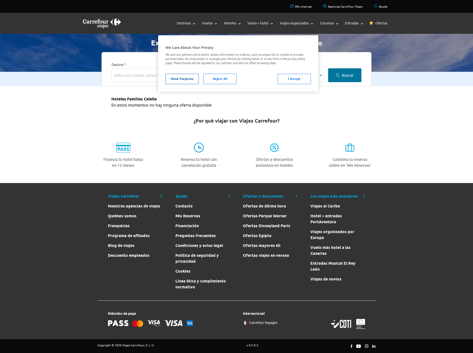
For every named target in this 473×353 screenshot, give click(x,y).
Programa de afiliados (129, 235)
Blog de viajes (121, 245)
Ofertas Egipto (257, 235)
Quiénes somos (122, 216)
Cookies (182, 271)
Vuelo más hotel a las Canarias (330, 250)
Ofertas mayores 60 (261, 245)
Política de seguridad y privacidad (197, 258)
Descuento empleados (129, 255)
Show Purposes (182, 79)
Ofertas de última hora (264, 206)
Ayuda (383, 6)
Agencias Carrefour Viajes (345, 6)
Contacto (184, 206)
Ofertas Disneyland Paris (266, 225)
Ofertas (381, 23)
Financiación (187, 225)
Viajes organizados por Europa (332, 234)
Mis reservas (303, 6)
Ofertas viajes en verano (266, 255)
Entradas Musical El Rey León (332, 266)
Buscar (348, 75)
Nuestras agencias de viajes (134, 206)
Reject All (220, 79)
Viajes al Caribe (325, 206)
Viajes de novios (325, 279)
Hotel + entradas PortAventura (326, 219)
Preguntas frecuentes (195, 235)
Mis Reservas (187, 216)
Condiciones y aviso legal (199, 245)
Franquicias (119, 225)
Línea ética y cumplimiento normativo (200, 284)
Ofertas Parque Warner (265, 216)
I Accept (294, 79)
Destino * (119, 65)
